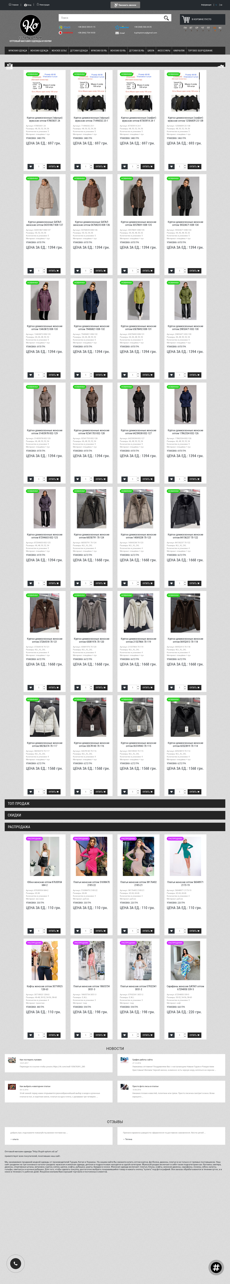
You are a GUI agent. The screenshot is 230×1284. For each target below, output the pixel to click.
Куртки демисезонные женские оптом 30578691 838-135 (138, 223)
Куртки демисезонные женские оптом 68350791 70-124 (91, 536)
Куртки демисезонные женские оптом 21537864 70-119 (138, 640)
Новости (115, 1048)
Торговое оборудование (200, 50)
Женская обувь (118, 50)
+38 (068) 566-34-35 (143, 27)
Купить (52, 166)
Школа (151, 50)
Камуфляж (179, 50)
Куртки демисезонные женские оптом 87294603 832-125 (44, 536)
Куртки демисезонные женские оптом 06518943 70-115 (138, 744)
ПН (185, 27)
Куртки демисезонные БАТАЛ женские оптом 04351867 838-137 (44, 223)
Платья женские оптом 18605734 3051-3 (91, 988)
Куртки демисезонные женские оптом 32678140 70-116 (91, 744)
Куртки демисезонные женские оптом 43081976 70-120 (91, 640)
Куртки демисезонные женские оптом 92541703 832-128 (91, 432)
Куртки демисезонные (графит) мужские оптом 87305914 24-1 (138, 119)
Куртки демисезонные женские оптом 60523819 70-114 (185, 744)
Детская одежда (79, 50)
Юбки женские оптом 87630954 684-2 (44, 883)
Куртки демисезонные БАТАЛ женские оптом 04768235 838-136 (91, 223)
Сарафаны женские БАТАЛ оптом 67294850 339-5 (185, 988)
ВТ (191, 27)
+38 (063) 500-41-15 (87, 27)
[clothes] (9, 66)
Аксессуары (164, 50)
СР (196, 27)
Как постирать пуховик (31, 1060)
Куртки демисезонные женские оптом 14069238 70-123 (138, 536)
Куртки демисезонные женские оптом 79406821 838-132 (91, 328)
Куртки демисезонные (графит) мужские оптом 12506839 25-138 (185, 119)
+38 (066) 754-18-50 (87, 33)
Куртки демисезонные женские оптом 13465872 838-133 (44, 328)
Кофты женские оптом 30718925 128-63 (44, 988)
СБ (214, 27)
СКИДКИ (14, 815)
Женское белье (59, 50)
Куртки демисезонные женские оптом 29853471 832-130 (185, 328)
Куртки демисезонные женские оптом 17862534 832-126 (185, 432)
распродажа (19, 827)
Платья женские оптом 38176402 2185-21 (138, 883)
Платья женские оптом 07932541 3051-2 (138, 988)
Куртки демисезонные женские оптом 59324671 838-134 (185, 223)
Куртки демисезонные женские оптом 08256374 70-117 (44, 744)
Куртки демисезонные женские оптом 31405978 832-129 (44, 432)
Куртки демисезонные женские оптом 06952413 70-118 (185, 640)
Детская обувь (136, 50)
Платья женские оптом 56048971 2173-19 (185, 883)
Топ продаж (18, 803)
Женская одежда (39, 50)
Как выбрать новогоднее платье (35, 1086)
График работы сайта (142, 1060)
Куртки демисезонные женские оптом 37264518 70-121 (44, 640)
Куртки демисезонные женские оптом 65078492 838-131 (138, 328)
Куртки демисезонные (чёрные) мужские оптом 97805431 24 (44, 119)
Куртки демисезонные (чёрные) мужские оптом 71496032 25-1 (91, 119)
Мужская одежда (18, 50)
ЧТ (202, 27)
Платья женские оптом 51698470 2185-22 (91, 883)
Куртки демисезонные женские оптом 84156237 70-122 (185, 536)
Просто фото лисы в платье (145, 1086)
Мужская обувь (99, 50)
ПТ (208, 27)
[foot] (220, 66)
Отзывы (115, 1122)
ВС (220, 27)
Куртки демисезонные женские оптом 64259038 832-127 (138, 432)
